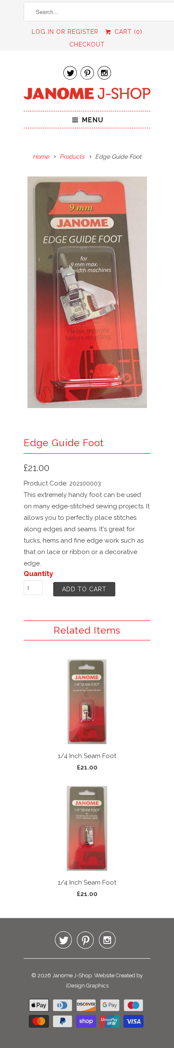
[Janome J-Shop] (87, 95)
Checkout (87, 44)
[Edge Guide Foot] (87, 292)
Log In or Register (65, 31)
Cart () (127, 31)
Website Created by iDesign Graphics (104, 980)
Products (72, 156)
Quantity (38, 574)
